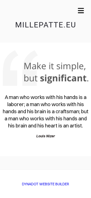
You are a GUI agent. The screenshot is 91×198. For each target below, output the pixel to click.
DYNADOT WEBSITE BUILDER (45, 184)
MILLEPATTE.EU (45, 24)
